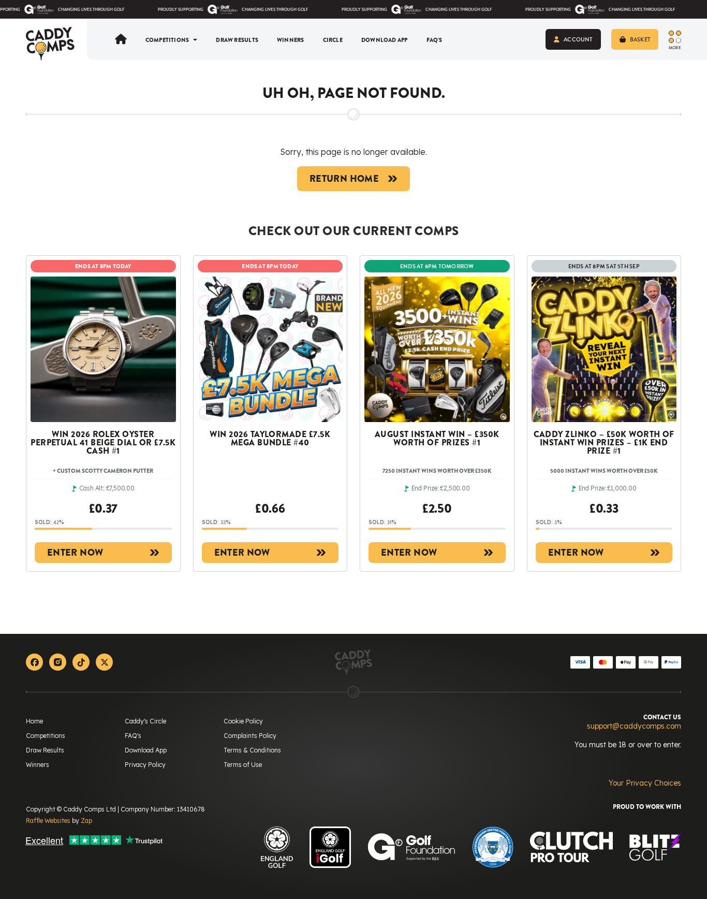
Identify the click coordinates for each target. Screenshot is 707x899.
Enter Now (75, 552)
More (675, 47)
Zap (86, 820)
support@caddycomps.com (634, 726)
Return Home (344, 178)
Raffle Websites (48, 820)
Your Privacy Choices (645, 783)
